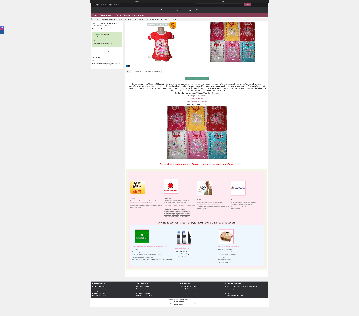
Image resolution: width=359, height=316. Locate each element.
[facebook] (127, 66)
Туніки (134, 19)
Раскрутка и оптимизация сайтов (234, 295)
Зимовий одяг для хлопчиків (100, 295)
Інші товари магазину (197, 98)
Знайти (248, 4)
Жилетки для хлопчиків (99, 291)
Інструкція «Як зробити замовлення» (197, 78)
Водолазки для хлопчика (99, 288)
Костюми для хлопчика (98, 293)
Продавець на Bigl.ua (179, 301)
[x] (129, 66)
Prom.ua (188, 299)
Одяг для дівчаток (110, 19)
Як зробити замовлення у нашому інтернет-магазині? (241, 286)
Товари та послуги (106, 15)
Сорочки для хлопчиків (187, 291)
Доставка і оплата (138, 15)
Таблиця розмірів (230, 288)
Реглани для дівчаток (142, 286)
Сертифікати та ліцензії (232, 291)
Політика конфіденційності (194, 303)
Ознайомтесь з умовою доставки (197, 101)
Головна (95, 15)
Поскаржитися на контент (179, 303)
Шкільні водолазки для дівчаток (190, 286)
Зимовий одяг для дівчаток (144, 295)
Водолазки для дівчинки (143, 288)
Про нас (118, 15)
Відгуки (227, 293)
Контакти (127, 15)
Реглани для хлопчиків (98, 286)
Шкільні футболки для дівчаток (189, 288)
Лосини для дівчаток (142, 291)
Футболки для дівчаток (124, 19)
